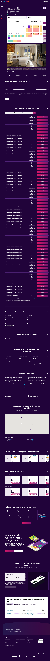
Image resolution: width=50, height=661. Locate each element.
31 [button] (9, 38)
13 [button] (16, 31)
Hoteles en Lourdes (30, 613)
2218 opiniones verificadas (18, 14)
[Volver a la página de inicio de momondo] (7, 1)
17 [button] (9, 33)
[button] (2, 1)
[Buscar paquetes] (1, 11)
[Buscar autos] (1, 9)
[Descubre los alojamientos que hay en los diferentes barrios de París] (48, 471)
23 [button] (23, 33)
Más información (35, 298)
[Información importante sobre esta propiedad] (48, 350)
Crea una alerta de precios (42, 516)
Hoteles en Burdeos (30, 609)
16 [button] (23, 31)
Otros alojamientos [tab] (17, 604)
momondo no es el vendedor (11, 627)
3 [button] (9, 28)
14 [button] (18, 31)
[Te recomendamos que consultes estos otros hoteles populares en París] (48, 451)
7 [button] (26, 28)
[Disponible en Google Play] (40, 640)
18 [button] (11, 33)
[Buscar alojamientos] (1, 7)
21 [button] (18, 33)
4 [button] (11, 28)
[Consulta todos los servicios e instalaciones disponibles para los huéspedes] (48, 312)
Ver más (46, 486)
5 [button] (38, 26)
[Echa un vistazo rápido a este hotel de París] (48, 81)
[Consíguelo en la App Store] (40, 642)
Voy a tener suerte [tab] (25, 604)
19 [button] (38, 31)
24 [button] (33, 33)
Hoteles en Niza (8, 613)
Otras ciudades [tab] (9, 604)
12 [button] (38, 28)
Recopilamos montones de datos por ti (13, 629)
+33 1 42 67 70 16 (10, 12)
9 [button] (23, 28)
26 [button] (38, 33)
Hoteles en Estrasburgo (10, 610)
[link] (15, 483)
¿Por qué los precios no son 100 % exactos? (13, 631)
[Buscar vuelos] (1, 4)
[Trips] (1, 15)
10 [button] (9, 31)
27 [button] (40, 33)
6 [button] (16, 28)
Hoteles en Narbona (9, 614)
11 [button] (11, 31)
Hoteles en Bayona (30, 610)
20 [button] (16, 33)
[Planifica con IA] (1, 13)
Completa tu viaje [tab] (33, 604)
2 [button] (23, 26)
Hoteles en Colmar (9, 609)
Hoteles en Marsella (30, 614)
